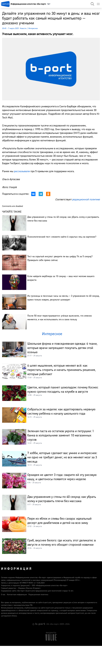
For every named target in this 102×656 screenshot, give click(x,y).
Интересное (33, 28)
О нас (3, 594)
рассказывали (22, 171)
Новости (23, 28)
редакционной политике (86, 199)
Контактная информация (17, 594)
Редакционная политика (38, 594)
